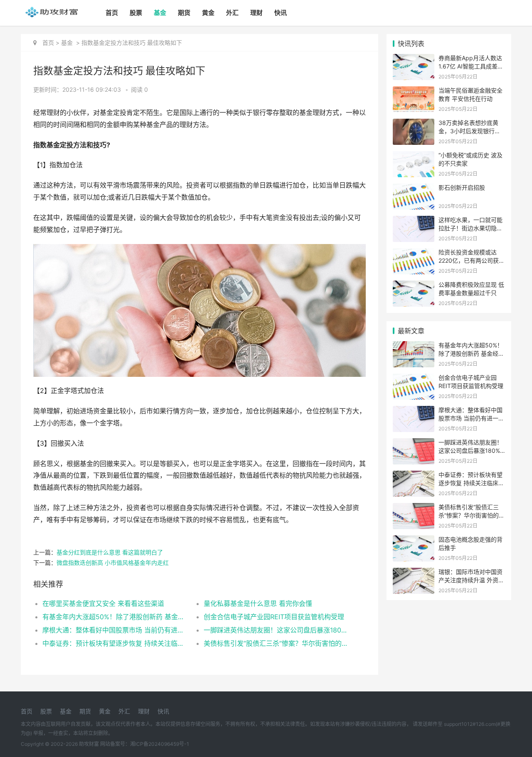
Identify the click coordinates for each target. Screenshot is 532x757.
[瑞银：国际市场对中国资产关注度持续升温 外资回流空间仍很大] (413, 572)
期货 (184, 13)
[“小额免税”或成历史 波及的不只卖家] (413, 156)
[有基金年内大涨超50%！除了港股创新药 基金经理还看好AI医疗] (413, 346)
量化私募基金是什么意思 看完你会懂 (258, 603)
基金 (160, 13)
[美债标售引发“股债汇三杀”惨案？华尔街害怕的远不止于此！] (413, 508)
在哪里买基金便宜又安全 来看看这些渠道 (103, 603)
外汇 (232, 13)
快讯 (280, 13)
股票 (136, 13)
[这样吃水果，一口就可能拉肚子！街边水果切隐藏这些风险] (413, 221)
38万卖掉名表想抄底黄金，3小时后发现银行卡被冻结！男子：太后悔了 (470, 130)
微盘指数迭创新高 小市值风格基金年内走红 (113, 562)
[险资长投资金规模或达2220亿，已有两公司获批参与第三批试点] (413, 253)
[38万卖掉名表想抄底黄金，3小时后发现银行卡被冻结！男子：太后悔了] (413, 123)
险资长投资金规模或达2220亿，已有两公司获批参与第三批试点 (471, 260)
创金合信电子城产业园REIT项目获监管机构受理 (274, 617)
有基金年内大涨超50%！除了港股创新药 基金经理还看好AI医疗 (114, 617)
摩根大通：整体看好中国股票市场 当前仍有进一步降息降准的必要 (114, 630)
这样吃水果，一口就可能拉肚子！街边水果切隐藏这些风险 (470, 227)
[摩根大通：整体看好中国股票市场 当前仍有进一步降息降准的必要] (413, 411)
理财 (256, 13)
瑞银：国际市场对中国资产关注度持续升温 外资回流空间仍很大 (471, 579)
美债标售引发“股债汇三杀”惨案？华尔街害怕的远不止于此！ (276, 643)
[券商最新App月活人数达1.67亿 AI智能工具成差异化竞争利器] (413, 59)
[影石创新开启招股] (413, 188)
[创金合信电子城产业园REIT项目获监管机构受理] (413, 378)
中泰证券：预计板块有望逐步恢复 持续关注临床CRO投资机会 (114, 643)
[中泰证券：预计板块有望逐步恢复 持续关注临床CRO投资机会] (413, 475)
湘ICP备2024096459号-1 (159, 744)
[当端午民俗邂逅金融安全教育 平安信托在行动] (413, 91)
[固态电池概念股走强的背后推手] (413, 540)
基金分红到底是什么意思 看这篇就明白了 (110, 552)
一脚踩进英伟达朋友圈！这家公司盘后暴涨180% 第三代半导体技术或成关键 (276, 630)
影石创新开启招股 (461, 187)
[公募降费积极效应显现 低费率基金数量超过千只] (413, 285)
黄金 (208, 13)
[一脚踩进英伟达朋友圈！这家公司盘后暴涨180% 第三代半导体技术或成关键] (413, 443)
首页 (112, 13)
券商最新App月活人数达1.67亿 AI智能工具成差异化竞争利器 (470, 66)
